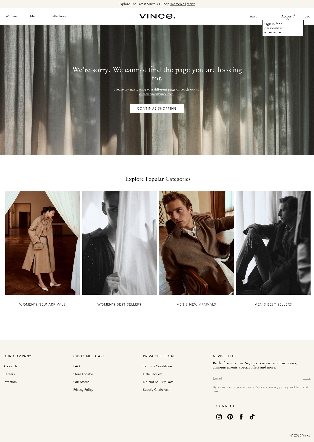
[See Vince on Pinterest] (230, 416)
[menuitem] (11, 16)
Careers (9, 374)
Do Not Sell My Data (158, 382)
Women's (177, 4)
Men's (191, 4)
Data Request (152, 374)
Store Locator (83, 374)
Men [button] (33, 16)
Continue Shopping (157, 108)
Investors (10, 382)
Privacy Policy (83, 390)
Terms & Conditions (157, 366)
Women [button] (11, 16)
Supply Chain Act (155, 390)
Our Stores (81, 382)
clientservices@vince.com (156, 94)
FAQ (76, 366)
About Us (10, 366)
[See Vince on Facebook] (241, 416)
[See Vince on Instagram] (219, 416)
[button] (287, 16)
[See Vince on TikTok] (252, 416)
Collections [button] (58, 16)
